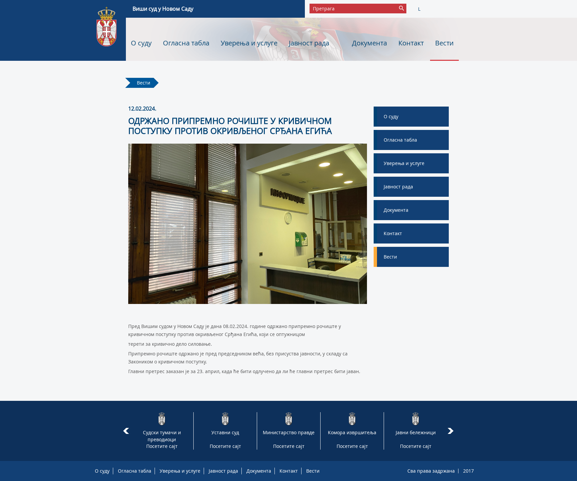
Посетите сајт (162, 446)
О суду (141, 42)
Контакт (411, 42)
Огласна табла (186, 42)
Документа (369, 42)
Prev (126, 431)
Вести (444, 42)
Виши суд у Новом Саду (163, 8)
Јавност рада (309, 42)
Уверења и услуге (249, 42)
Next (451, 431)
